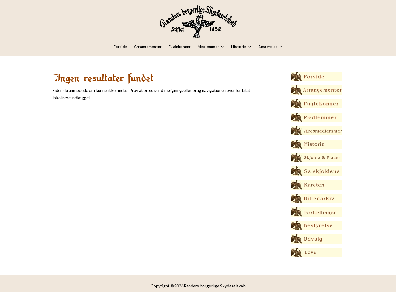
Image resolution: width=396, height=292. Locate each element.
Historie (238, 47)
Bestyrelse (267, 47)
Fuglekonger (179, 47)
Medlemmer (208, 47)
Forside (120, 47)
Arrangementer (148, 47)
